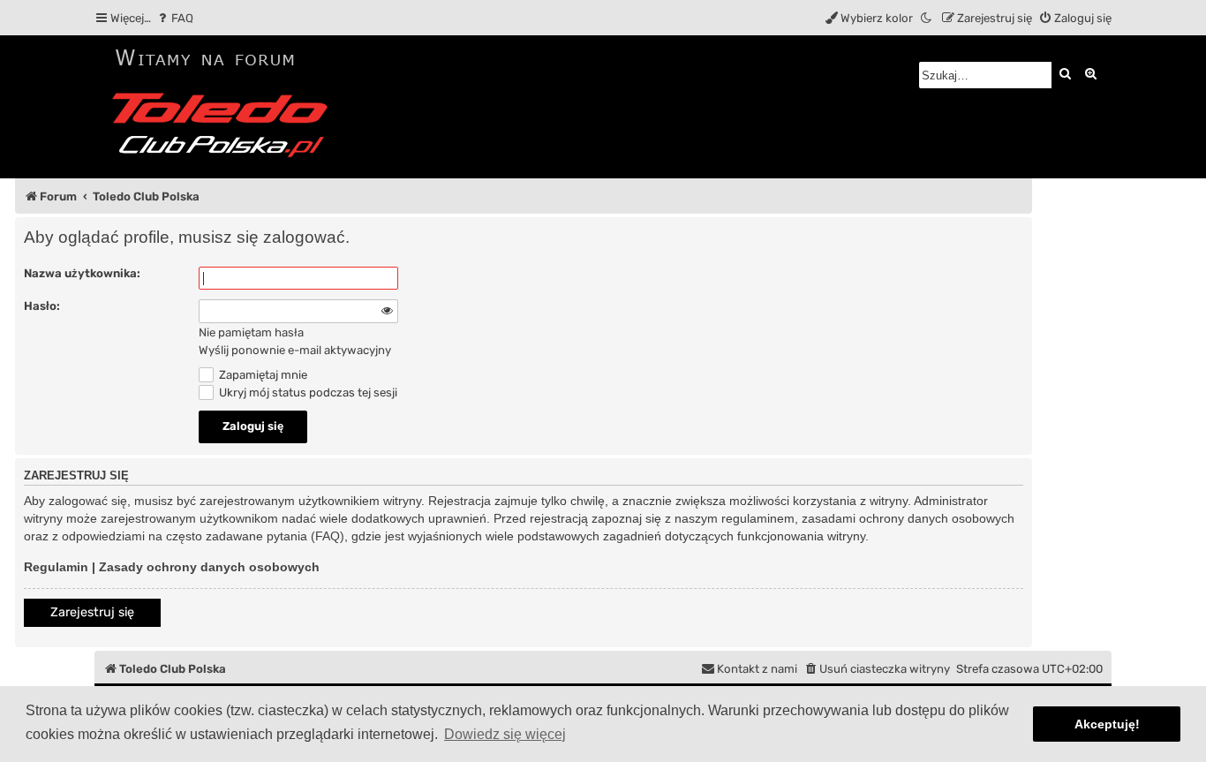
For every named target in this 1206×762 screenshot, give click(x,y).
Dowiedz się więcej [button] (505, 734)
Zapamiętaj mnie (261, 374)
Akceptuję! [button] (1107, 724)
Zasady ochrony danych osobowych (209, 567)
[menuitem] (174, 18)
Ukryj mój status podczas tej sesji (306, 392)
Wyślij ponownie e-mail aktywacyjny (295, 350)
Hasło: (42, 306)
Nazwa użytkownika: (82, 273)
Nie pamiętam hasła (251, 332)
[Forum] (225, 107)
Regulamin (56, 567)
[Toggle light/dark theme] (927, 18)
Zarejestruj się (92, 612)
